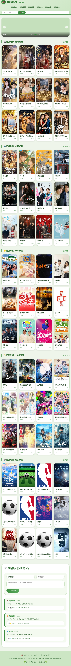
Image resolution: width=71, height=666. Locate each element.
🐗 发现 (22, 12)
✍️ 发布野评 (12, 590)
